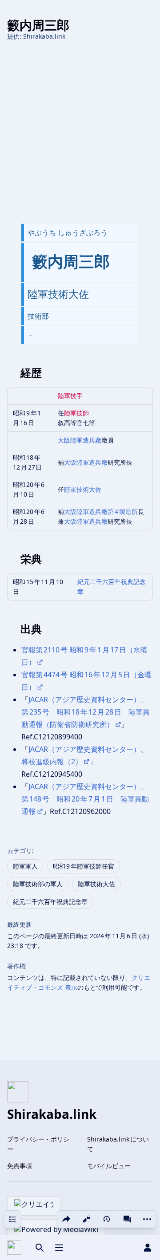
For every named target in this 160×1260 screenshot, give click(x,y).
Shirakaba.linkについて (118, 1144)
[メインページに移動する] (14, 1247)
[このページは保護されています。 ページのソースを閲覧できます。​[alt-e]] (86, 1219)
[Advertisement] (80, 132)
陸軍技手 (70, 395)
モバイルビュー (109, 1165)
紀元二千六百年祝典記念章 (50, 901)
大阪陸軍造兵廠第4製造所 (101, 511)
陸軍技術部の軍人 (38, 884)
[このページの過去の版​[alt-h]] (106, 1219)
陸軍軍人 (25, 866)
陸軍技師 (76, 413)
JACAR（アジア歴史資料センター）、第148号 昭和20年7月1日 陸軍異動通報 (85, 799)
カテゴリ (19, 850)
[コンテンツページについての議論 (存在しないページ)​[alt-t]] (127, 1219)
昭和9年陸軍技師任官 (83, 866)
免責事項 (19, 1165)
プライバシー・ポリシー (38, 1144)
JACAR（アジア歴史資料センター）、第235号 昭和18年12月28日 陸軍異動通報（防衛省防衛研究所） (85, 712)
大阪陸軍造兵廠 (79, 440)
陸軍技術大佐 (82, 489)
